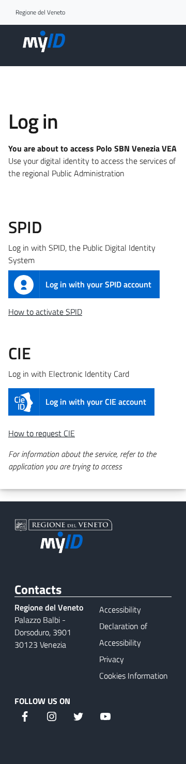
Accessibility (120, 609)
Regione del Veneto (40, 12)
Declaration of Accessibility (123, 634)
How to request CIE (41, 433)
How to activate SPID (45, 311)
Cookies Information (133, 675)
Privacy (111, 659)
